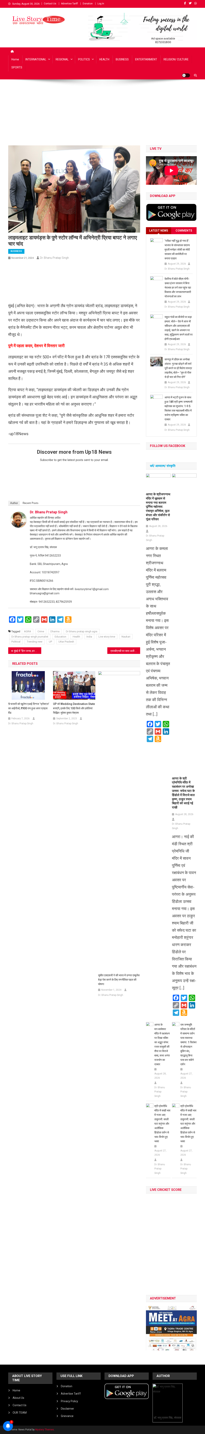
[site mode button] (186, 75)
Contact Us (50, 3)
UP (50, 641)
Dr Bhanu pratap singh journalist (29, 636)
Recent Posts (30, 503)
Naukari (126, 636)
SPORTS (16, 67)
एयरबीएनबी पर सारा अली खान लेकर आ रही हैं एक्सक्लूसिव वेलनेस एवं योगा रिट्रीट (125, 651)
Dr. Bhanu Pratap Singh (54, 257)
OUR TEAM (20, 1412)
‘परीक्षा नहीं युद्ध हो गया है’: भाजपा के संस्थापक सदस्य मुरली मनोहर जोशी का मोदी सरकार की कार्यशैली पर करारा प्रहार (177, 249)
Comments (184, 230)
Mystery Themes (44, 1429)
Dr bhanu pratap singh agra (81, 631)
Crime (40, 631)
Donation (88, 3)
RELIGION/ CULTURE (176, 59)
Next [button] (192, 1327)
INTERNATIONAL (35, 59)
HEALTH (104, 59)
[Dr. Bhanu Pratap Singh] (19, 519)
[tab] (158, 230)
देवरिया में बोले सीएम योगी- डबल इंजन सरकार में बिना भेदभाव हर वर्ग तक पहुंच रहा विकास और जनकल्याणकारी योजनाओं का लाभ (178, 287)
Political (15, 641)
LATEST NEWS (158, 230)
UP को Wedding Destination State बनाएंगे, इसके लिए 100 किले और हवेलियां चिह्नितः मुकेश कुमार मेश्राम (74, 708)
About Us (18, 1397)
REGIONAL (62, 59)
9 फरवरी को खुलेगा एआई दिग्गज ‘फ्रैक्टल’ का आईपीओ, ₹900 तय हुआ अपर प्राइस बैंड (28, 708)
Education (60, 636)
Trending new (34, 641)
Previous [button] (151, 1327)
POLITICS (84, 59)
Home (15, 59)
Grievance (67, 1416)
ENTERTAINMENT (146, 59)
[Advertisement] (102, 115)
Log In (100, 3)
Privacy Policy (69, 1401)
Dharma (54, 631)
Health (76, 636)
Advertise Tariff (69, 3)
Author (14, 503)
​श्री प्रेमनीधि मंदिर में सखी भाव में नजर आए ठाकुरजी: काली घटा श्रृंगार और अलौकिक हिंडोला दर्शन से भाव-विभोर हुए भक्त (162, 1123)
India (89, 636)
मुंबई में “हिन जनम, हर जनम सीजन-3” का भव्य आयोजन (27, 651)
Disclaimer (67, 1408)
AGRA (27, 631)
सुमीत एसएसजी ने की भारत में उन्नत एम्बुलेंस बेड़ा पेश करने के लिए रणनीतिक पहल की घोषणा (119, 980)
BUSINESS (122, 59)
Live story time (106, 636)
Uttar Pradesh (66, 641)
